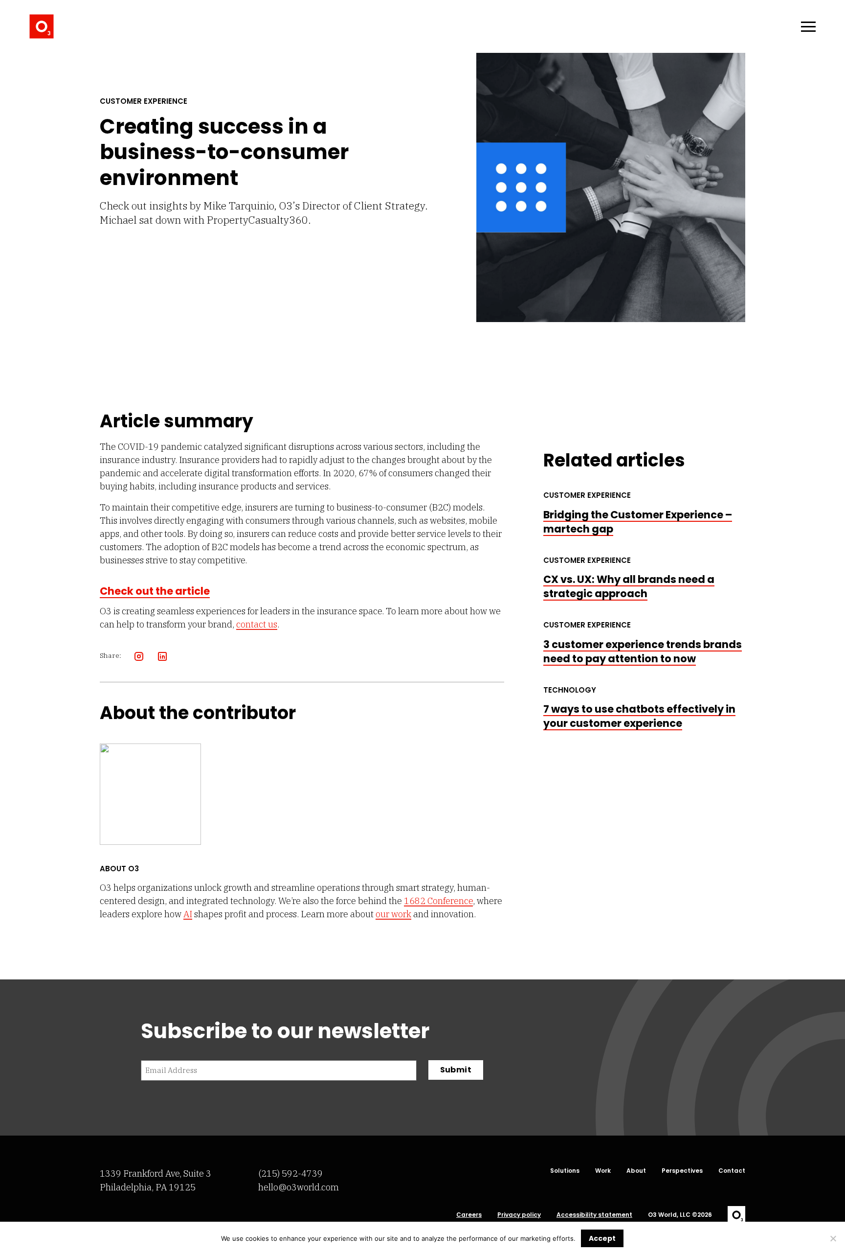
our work (393, 914)
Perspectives (682, 1171)
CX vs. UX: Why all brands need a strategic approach (628, 586)
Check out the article (155, 591)
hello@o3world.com (298, 1187)
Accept (602, 1238)
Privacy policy (519, 1215)
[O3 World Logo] (736, 1215)
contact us (256, 624)
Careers (469, 1215)
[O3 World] (41, 26)
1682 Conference (438, 900)
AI (187, 914)
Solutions (564, 1171)
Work (603, 1171)
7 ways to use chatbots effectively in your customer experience (639, 716)
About (636, 1171)
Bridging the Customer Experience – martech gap (637, 522)
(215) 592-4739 (290, 1173)
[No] (833, 1238)
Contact (731, 1171)
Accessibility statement (594, 1215)
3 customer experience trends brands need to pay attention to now (642, 651)
